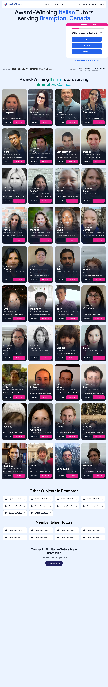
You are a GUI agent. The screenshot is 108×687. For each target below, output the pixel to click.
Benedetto (62, 469)
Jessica (7, 426)
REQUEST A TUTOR (54, 563)
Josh (59, 308)
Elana (86, 348)
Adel (59, 269)
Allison (34, 191)
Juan (33, 465)
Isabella (8, 466)
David (86, 269)
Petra (6, 230)
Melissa (61, 347)
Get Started (19, 122)
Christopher (63, 151)
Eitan (86, 387)
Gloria (7, 269)
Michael (88, 465)
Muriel (60, 230)
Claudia (87, 426)
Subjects (47, 4)
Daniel (87, 151)
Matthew (35, 308)
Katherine (9, 190)
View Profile (8, 122)
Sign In (101, 4)
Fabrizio (8, 387)
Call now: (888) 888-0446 (89, 4)
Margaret (9, 112)
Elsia (86, 191)
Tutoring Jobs (59, 4)
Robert (34, 387)
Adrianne (35, 430)
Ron (32, 269)
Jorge (60, 190)
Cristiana (88, 308)
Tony (59, 112)
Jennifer (35, 348)
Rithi (6, 151)
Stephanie (89, 112)
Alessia (34, 112)
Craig (33, 151)
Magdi (60, 387)
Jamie (86, 230)
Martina (34, 230)
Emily (6, 308)
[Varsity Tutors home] (13, 4)
